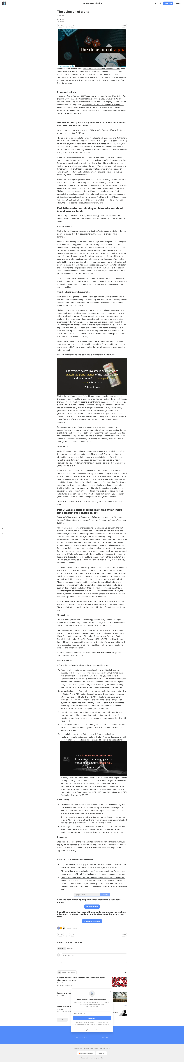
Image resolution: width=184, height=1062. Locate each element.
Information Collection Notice (91, 1024)
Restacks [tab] (70, 948)
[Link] (54, 92)
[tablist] (65, 948)
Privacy (90, 1048)
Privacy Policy (106, 1024)
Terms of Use (101, 1022)
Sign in (178, 3)
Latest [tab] (64, 972)
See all (61, 1020)
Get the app (101, 1053)
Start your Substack (87, 1053)
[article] (92, 983)
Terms (96, 1048)
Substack (82, 1058)
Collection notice (104, 1048)
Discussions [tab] (71, 972)
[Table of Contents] (2, 531)
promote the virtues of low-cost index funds (101, 69)
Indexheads (60, 19)
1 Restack (74, 928)
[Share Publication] (160, 3)
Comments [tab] (61, 948)
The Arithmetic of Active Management (74, 419)
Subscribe (168, 3)
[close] (110, 991)
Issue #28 (60, 983)
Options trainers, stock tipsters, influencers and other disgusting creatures (81, 979)
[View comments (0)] (66, 26)
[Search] (156, 3)
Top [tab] (59, 972)
